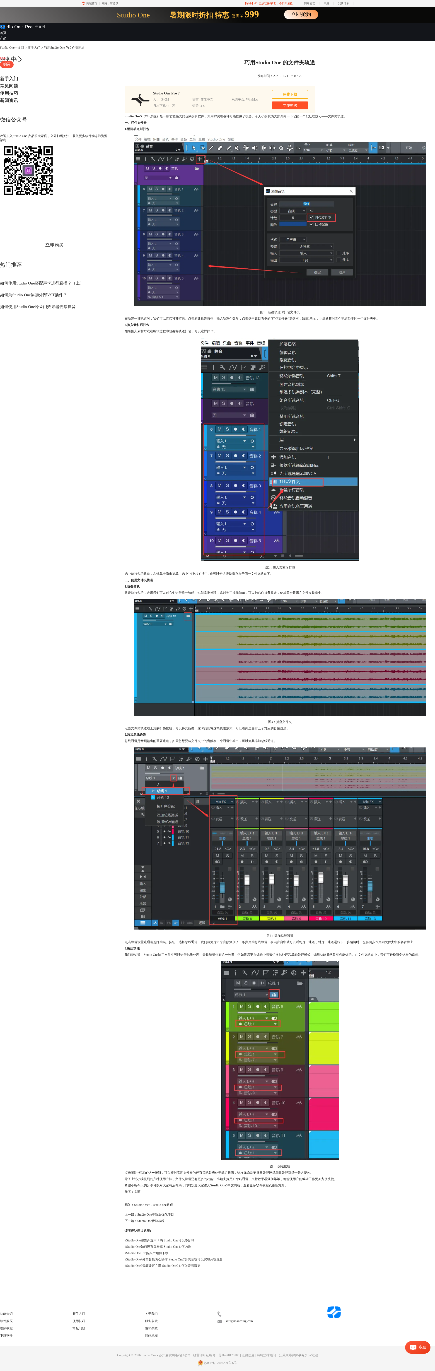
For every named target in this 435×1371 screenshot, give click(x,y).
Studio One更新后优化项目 (155, 1214)
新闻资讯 (9, 100)
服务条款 (151, 1321)
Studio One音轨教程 (150, 1221)
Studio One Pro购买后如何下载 (146, 1253)
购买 (6, 64)
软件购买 (6, 1321)
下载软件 (6, 1335)
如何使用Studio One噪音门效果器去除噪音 (38, 306)
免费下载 (290, 94)
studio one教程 (163, 1205)
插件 (3, 43)
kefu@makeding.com (239, 1321)
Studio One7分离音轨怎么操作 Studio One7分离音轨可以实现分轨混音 (174, 1259)
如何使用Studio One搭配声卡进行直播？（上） (42, 283)
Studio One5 (142, 1205)
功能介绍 (6, 1314)
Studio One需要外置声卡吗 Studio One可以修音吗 (159, 1240)
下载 (3, 48)
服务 (3, 58)
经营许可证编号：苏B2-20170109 (216, 1355)
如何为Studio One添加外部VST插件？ (33, 295)
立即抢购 (301, 14)
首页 (3, 33)
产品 (3, 38)
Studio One (11, 26)
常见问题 (9, 85)
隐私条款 (151, 1328)
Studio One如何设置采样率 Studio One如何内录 (158, 1246)
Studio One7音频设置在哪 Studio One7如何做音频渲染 (163, 1265)
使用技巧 (9, 93)
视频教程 (6, 53)
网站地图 (151, 1335)
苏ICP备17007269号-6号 (220, 1363)
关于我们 (151, 1314)
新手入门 (9, 78)
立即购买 (54, 244)
